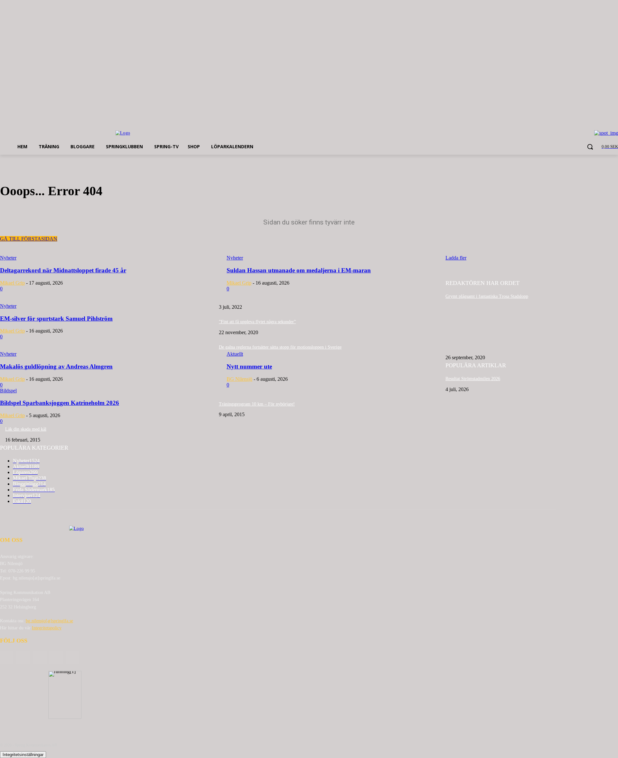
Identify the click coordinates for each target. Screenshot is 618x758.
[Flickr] (39, 657)
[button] (590, 146)
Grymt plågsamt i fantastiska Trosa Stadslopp (486, 296)
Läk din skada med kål (25, 429)
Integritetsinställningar (23, 754)
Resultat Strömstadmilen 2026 (472, 378)
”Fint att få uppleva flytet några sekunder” (257, 321)
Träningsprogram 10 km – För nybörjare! (257, 404)
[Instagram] (56, 657)
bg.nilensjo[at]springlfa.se (49, 620)
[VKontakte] (72, 657)
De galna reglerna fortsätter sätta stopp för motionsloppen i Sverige (280, 347)
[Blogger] (6, 657)
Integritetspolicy (46, 628)
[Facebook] (23, 657)
